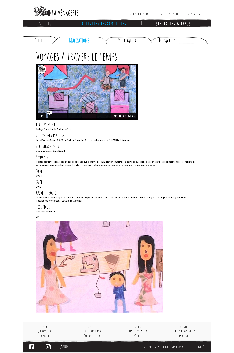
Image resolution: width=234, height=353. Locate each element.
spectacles (184, 327)
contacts (92, 327)
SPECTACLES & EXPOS (173, 23)
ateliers (138, 327)
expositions (184, 336)
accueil (46, 327)
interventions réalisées (184, 331)
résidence (138, 336)
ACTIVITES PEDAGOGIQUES (104, 23)
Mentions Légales (151, 347)
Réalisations (79, 40)
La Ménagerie (52, 9)
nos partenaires (46, 336)
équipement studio (92, 336)
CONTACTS (194, 13)
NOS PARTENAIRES (171, 13)
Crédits (163, 347)
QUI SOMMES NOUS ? (142, 13)
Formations (168, 40)
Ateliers (41, 40)
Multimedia (127, 40)
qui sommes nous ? (46, 331)
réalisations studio (92, 331)
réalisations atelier (138, 331)
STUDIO (45, 23)
